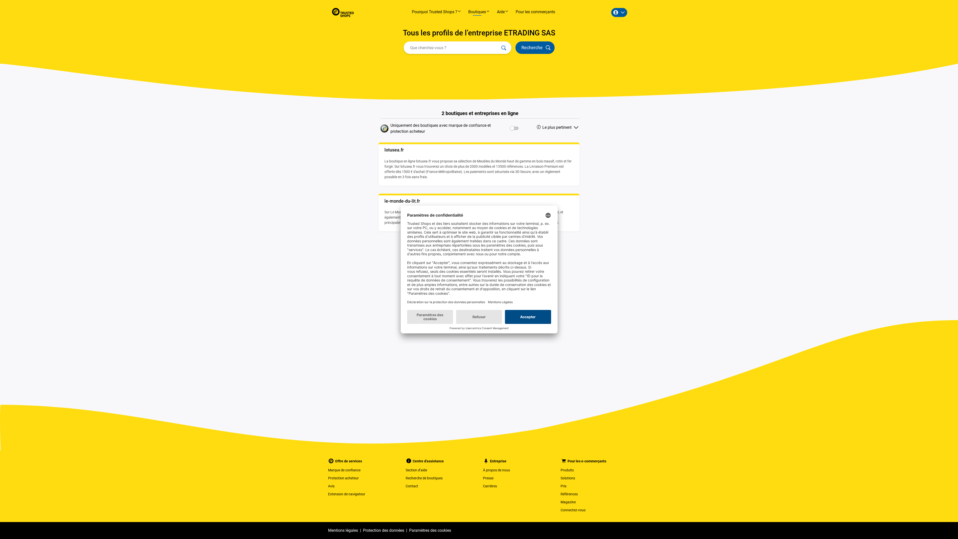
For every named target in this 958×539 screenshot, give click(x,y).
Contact (412, 486)
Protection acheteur (343, 478)
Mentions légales (343, 530)
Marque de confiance (344, 470)
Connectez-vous (573, 510)
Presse (488, 478)
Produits (567, 470)
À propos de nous (496, 470)
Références (569, 494)
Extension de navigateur (346, 494)
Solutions (568, 478)
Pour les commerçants (535, 11)
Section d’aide (416, 470)
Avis (331, 486)
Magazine (568, 502)
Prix (564, 486)
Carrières (490, 486)
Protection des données (383, 530)
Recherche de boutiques (424, 478)
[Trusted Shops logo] (343, 12)
